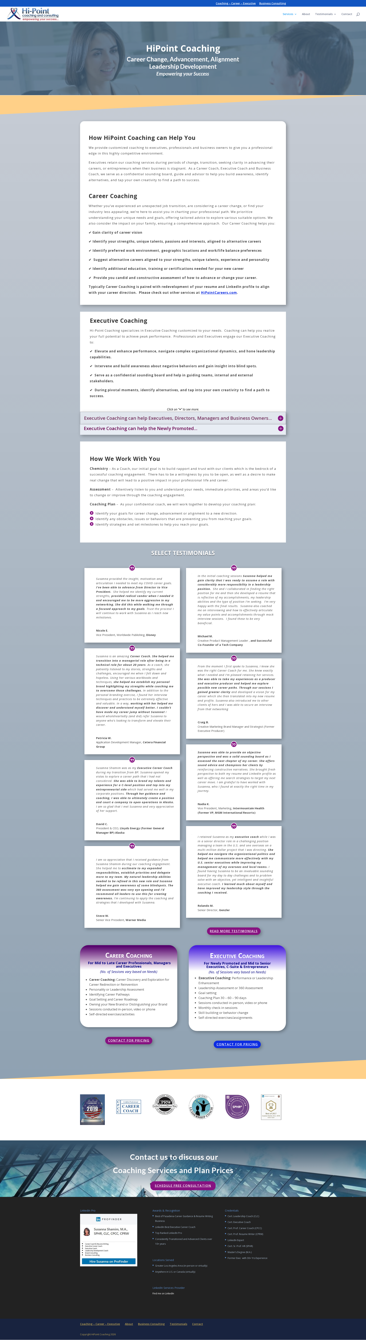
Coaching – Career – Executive (236, 3)
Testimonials (324, 14)
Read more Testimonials (234, 931)
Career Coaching (128, 955)
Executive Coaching (237, 955)
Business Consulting (272, 3)
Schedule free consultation (183, 1186)
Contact (346, 14)
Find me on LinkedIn (163, 1293)
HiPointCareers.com (219, 292)
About (306, 14)
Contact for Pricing (128, 1040)
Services (288, 14)
